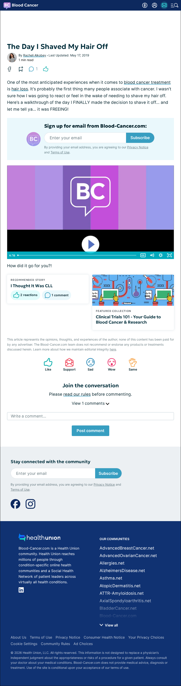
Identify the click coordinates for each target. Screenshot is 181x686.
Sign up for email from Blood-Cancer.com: (95, 126)
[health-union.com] (39, 538)
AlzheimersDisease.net (122, 570)
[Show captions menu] (143, 255)
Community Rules (55, 643)
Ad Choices (83, 643)
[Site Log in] (154, 5)
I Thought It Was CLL (32, 285)
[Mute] (151, 255)
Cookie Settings (24, 643)
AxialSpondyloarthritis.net (125, 600)
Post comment (90, 430)
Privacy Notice (137, 147)
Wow (109, 364)
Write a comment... (28, 416)
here (113, 349)
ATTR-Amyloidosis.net (122, 593)
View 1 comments (89, 403)
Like (45, 364)
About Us (18, 637)
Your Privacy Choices (146, 637)
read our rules (77, 394)
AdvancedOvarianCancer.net (128, 555)
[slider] (77, 255)
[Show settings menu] (160, 255)
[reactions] (46, 69)
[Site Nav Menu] (174, 5)
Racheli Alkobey (34, 55)
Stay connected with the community (50, 461)
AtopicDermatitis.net (120, 585)
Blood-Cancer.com (118, 615)
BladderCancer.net (118, 608)
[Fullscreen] (169, 255)
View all (111, 625)
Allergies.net (112, 563)
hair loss (19, 88)
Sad (87, 364)
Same (130, 364)
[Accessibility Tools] (145, 5)
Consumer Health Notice (104, 637)
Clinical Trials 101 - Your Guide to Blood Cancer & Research (128, 319)
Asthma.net (111, 578)
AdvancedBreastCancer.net (127, 548)
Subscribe (140, 137)
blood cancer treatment (147, 82)
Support (67, 364)
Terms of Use (60, 152)
